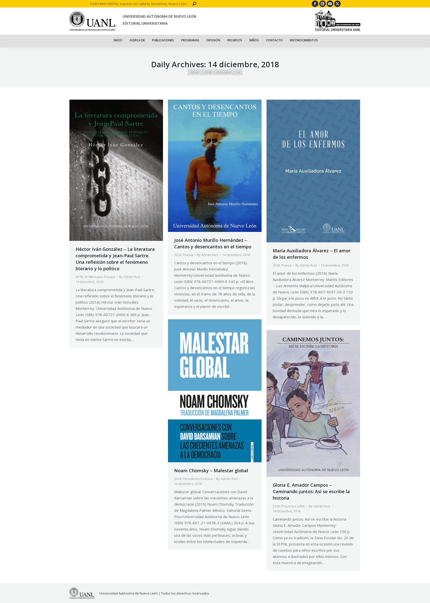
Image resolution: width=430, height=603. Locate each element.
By (130, 276)
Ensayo (109, 276)
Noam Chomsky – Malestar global (211, 470)
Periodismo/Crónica (198, 478)
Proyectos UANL (293, 506)
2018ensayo (93, 276)
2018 (79, 276)
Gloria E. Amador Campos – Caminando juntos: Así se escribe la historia (311, 491)
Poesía (188, 255)
